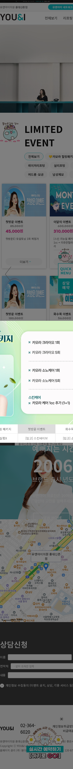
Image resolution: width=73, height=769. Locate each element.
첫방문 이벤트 (36, 429)
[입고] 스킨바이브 (36, 438)
